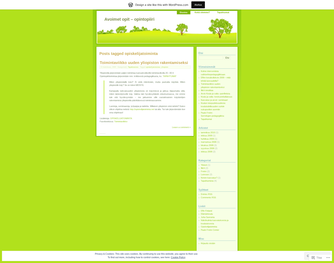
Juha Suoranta (208, 217)
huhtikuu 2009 (207, 139)
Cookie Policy (178, 257)
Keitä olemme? (202, 12)
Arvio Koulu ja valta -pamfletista (215, 93)
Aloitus (198, 4)
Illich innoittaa (207, 90)
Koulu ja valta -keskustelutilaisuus (216, 97)
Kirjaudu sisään (208, 243)
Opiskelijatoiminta (209, 226)
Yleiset (204, 165)
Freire (203, 171)
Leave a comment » (181, 127)
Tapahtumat (223, 12)
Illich (203, 168)
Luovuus (205, 174)
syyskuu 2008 (207, 148)
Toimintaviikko (120, 121)
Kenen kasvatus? (209, 178)
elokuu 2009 (206, 135)
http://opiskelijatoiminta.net (142, 109)
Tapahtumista (133, 67)
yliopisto (164, 67)
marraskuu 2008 (208, 142)
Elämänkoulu (207, 214)
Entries (206, 194)
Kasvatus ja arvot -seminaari (214, 100)
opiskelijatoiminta (153, 67)
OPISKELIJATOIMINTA (121, 118)
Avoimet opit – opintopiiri (129, 19)
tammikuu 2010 (208, 132)
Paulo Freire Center (210, 230)
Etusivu (183, 12)
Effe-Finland (206, 211)
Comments (208, 197)
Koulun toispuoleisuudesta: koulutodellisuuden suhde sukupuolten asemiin (213, 106)
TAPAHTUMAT (169, 76)
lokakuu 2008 (207, 145)
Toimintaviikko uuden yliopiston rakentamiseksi (144, 63)
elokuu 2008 (206, 151)
